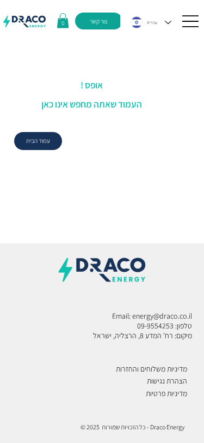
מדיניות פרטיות (166, 393)
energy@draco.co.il (162, 316)
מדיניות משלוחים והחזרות (151, 369)
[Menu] (190, 21)
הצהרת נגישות (167, 381)
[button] (63, 20)
